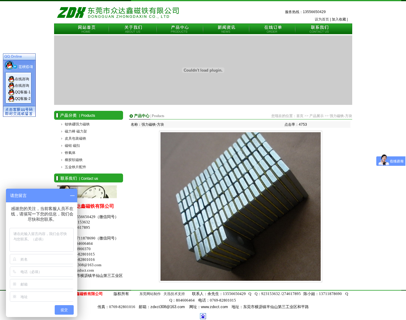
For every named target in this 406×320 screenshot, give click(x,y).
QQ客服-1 (23, 92)
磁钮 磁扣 (72, 146)
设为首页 (322, 19)
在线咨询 (22, 79)
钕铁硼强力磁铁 (77, 124)
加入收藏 (339, 19)
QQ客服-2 (23, 99)
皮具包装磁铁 (75, 138)
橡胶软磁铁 (74, 160)
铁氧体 (70, 153)
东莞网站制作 (150, 294)
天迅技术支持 (174, 294)
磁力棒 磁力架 (76, 131)
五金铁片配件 (75, 167)
